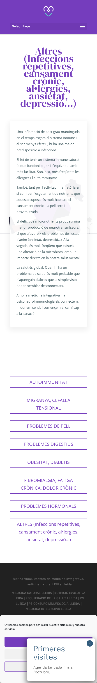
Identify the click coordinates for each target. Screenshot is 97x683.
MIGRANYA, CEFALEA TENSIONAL (48, 404)
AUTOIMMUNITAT (48, 382)
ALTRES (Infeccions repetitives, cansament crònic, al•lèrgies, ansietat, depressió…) (48, 532)
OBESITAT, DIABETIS (48, 462)
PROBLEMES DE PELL (48, 426)
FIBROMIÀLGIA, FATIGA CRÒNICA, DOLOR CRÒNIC (48, 484)
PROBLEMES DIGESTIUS (48, 444)
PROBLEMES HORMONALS (48, 506)
